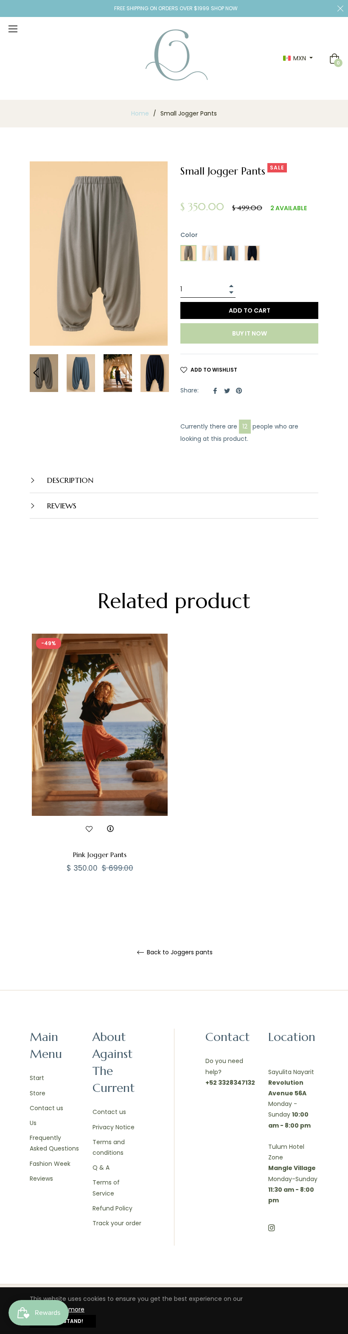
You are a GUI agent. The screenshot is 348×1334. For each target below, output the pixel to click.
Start (37, 1078)
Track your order (117, 1223)
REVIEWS (60, 505)
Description (69, 480)
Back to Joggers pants (179, 952)
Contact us (46, 1108)
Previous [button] (36, 373)
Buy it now (249, 333)
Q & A (101, 1167)
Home (140, 113)
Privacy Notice (114, 1127)
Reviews (41, 1178)
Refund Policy (112, 1208)
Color (189, 235)
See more (70, 1309)
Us (33, 1123)
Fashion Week (50, 1163)
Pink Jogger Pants (99, 854)
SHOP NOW (224, 8)
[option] (99, 768)
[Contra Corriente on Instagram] (271, 1227)
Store (37, 1093)
